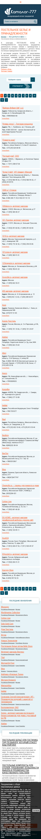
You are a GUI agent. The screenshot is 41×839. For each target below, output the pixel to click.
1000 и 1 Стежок (9, 190)
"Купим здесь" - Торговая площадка (17, 124)
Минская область (20, 710)
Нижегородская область (23, 704)
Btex (4, 469)
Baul (4, 419)
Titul (3, 657)
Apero (4, 373)
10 (34, 96)
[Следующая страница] (6, 100)
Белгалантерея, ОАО (10, 707)
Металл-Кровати (8, 680)
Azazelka (5, 389)
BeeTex (5, 453)
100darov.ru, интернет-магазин (15, 206)
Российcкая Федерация (8, 609)
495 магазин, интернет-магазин (15, 291)
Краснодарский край (22, 660)
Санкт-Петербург (20, 665)
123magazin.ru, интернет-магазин (16, 263)
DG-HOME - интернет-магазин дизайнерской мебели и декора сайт (17, 518)
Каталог (4, 37)
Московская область (22, 615)
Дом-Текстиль (7, 629)
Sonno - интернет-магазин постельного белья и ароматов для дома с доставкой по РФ (18, 715)
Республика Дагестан (22, 643)
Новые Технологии (9, 640)
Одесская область (12, 671)
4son (4, 305)
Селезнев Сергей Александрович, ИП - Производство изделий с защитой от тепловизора (17, 699)
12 (2, 100)
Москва (18, 609)
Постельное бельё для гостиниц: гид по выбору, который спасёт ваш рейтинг (20, 742)
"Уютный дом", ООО (10, 156)
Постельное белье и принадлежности (14, 39)
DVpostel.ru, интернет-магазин (15, 554)
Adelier (5, 337)
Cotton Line (7, 501)
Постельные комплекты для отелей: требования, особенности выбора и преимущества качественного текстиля (20, 769)
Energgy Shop (7, 570)
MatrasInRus (6, 685)
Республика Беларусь (7, 710)
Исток (3, 635)
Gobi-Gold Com (7, 623)
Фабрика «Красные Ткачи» (12, 674)
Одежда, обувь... (6, 69)
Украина (3, 671)
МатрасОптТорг (8, 663)
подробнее (5, 118)
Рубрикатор (18, 86)
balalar (4, 405)
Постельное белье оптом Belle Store (16, 646)
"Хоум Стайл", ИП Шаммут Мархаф (17, 172)
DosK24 (5, 538)
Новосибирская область (23, 637)
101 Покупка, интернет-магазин (15, 220)
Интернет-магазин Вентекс (12, 652)
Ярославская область (22, 677)
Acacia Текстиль (9, 321)
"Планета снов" (8, 140)
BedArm (5, 435)
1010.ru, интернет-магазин (13, 236)
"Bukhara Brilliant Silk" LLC (13, 108)
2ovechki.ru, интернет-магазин (15, 277)
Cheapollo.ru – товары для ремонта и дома (20, 485)
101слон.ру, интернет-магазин (15, 252)
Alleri (4, 353)
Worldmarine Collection (10, 612)
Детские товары (6, 71)
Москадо (5, 607)
